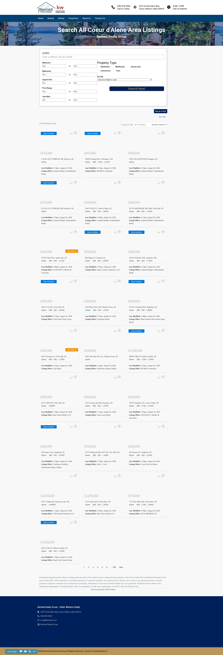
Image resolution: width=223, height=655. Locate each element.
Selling (61, 18)
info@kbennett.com (49, 620)
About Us (86, 18)
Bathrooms (46, 71)
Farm (118, 71)
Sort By (100, 77)
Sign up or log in (160, 111)
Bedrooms (46, 63)
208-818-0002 (46, 616)
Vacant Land (136, 67)
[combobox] (103, 57)
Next (121, 567)
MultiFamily (120, 67)
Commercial (105, 71)
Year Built (46, 96)
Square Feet (47, 80)
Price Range (47, 88)
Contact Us (100, 18)
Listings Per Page (127, 125)
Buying (51, 18)
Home (40, 18)
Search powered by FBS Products (103, 590)
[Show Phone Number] (30, 651)
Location (45, 53)
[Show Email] (25, 651)
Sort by (142, 125)
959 (114, 567)
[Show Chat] (21, 651)
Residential (105, 67)
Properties (73, 18)
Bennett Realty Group (49, 624)
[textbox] (104, 56)
